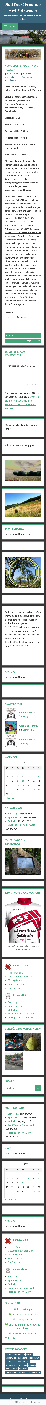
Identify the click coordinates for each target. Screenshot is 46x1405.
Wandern (36, 1372)
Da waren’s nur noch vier (20, 976)
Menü (12, 26)
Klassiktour (11, 1362)
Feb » (13, 798)
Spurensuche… (15, 817)
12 (23, 781)
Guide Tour (22, 1358)
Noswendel (10, 1365)
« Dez (7, 798)
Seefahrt (23, 1369)
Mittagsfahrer (15, 980)
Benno (29, 1354)
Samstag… (24, 716)
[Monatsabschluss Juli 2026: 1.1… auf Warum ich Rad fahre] (14, 1042)
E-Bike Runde (11, 1358)
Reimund (32, 1365)
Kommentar (31, 384)
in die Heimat (10, 77)
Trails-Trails (11, 1372)
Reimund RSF (28, 74)
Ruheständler (12, 1369)
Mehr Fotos (11, 1338)
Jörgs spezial (21, 341)
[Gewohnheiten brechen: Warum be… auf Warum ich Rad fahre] (32, 1042)
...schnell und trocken (15, 1354)
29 (39, 790)
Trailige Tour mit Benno (20, 1017)
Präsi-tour (22, 1365)
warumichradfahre (28, 726)
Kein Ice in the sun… (18, 984)
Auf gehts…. (12, 336)
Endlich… (13, 821)
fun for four (14, 988)
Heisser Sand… (15, 972)
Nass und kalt (24, 1362)
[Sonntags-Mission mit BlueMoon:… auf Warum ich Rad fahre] (14, 1061)
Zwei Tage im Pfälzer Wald (21, 825)
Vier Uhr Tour (24, 1372)
